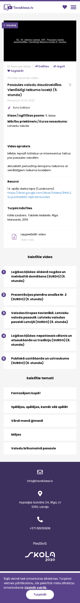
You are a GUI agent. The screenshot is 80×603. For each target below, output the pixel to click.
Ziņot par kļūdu (20, 66)
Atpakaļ (11, 25)
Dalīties (43, 66)
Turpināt (40, 594)
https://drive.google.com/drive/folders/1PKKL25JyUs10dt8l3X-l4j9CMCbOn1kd (39, 195)
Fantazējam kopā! (26, 393)
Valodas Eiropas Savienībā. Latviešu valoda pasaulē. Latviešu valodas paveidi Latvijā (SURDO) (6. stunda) (36, 317)
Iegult (61, 66)
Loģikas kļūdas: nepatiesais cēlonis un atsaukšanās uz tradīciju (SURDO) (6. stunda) (38, 340)
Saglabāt (17, 71)
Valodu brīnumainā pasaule (33, 448)
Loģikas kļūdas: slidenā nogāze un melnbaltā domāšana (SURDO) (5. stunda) (35, 276)
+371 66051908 (40, 528)
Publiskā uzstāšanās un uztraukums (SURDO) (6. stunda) (36, 360)
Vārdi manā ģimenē (27, 421)
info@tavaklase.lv (40, 481)
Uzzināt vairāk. (36, 587)
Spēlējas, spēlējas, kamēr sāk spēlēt (39, 407)
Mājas (16, 434)
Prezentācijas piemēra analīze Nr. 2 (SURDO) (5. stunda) (35, 297)
